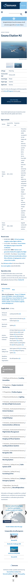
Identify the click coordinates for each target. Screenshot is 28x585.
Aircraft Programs (8, 91)
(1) (24, 318)
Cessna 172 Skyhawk (20, 294)
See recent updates (6, 266)
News (13, 289)
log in (10, 101)
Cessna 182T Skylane (7, 296)
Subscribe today (14, 100)
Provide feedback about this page (14, 526)
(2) (19, 332)
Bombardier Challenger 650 (14, 544)
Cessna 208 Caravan (7, 298)
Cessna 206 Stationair (18, 296)
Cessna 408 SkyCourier (7, 303)
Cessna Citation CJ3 (17, 298)
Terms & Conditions (7, 574)
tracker (18, 25)
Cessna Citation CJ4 (15, 300)
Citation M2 (21, 280)
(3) (20, 314)
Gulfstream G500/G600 (14, 553)
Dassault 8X (14, 557)
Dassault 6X (14, 540)
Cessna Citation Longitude (17, 301)
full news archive (8, 263)
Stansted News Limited (12, 572)
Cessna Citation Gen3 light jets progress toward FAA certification (14, 245)
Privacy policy (21, 574)
